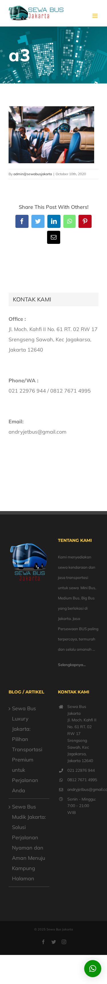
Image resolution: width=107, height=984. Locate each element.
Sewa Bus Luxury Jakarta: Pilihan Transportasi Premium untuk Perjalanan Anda (27, 749)
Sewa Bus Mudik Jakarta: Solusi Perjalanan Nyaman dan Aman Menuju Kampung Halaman (29, 842)
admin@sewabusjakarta (32, 174)
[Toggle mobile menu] (95, 16)
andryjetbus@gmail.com (82, 789)
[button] (92, 968)
